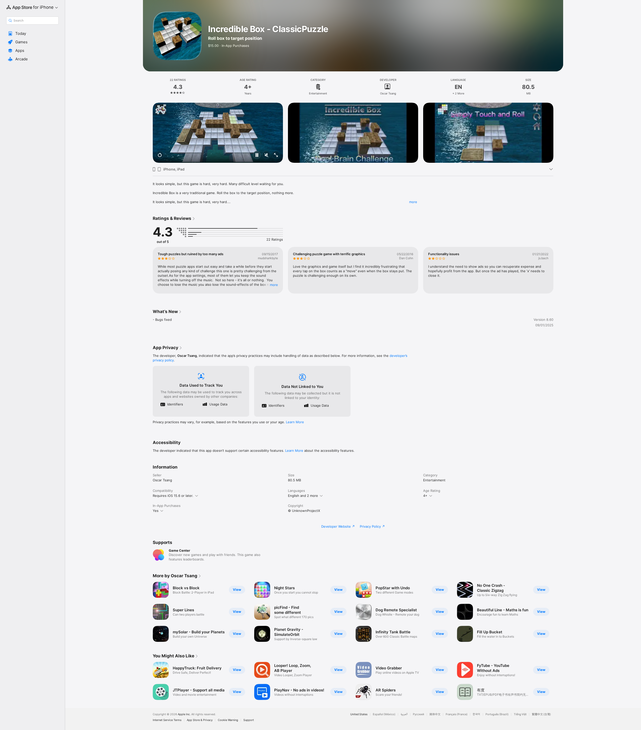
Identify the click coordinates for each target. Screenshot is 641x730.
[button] (32, 33)
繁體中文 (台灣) (541, 714)
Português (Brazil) (497, 714)
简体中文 (434, 714)
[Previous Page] (147, 133)
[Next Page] (558, 133)
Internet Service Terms (167, 720)
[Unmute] (266, 155)
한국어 (476, 714)
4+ (425, 496)
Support (248, 720)
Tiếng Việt (520, 714)
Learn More (295, 422)
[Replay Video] (160, 155)
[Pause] (257, 155)
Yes (155, 511)
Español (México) (384, 714)
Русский (418, 714)
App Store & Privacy (200, 720)
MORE (274, 285)
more (413, 202)
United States (359, 714)
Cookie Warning (228, 720)
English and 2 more (303, 496)
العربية (404, 714)
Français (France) (456, 714)
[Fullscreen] (276, 155)
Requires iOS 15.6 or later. (173, 496)
